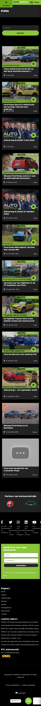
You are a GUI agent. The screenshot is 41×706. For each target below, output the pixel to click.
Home (3, 591)
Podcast (4, 601)
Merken (3, 604)
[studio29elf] (21, 693)
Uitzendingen (6, 598)
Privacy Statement (12, 685)
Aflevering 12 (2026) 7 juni (10, 638)
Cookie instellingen (28, 685)
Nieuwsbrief (5, 611)
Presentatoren (6, 607)
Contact (4, 614)
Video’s (3, 595)
